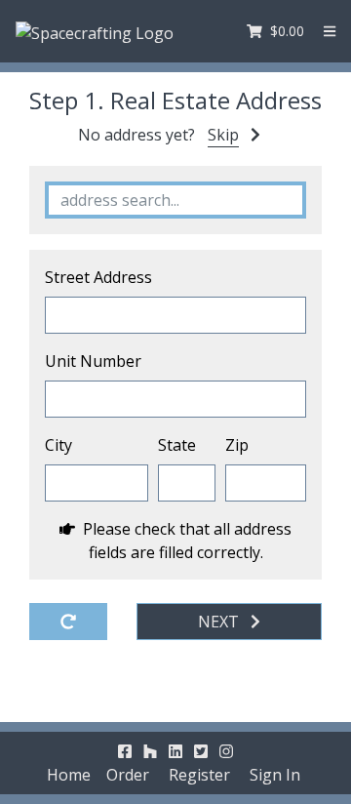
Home (69, 774)
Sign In (275, 774)
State (177, 445)
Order (127, 774)
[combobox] (175, 200)
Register (199, 774)
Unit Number (93, 361)
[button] (329, 31)
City (58, 445)
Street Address (98, 277)
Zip (237, 445)
